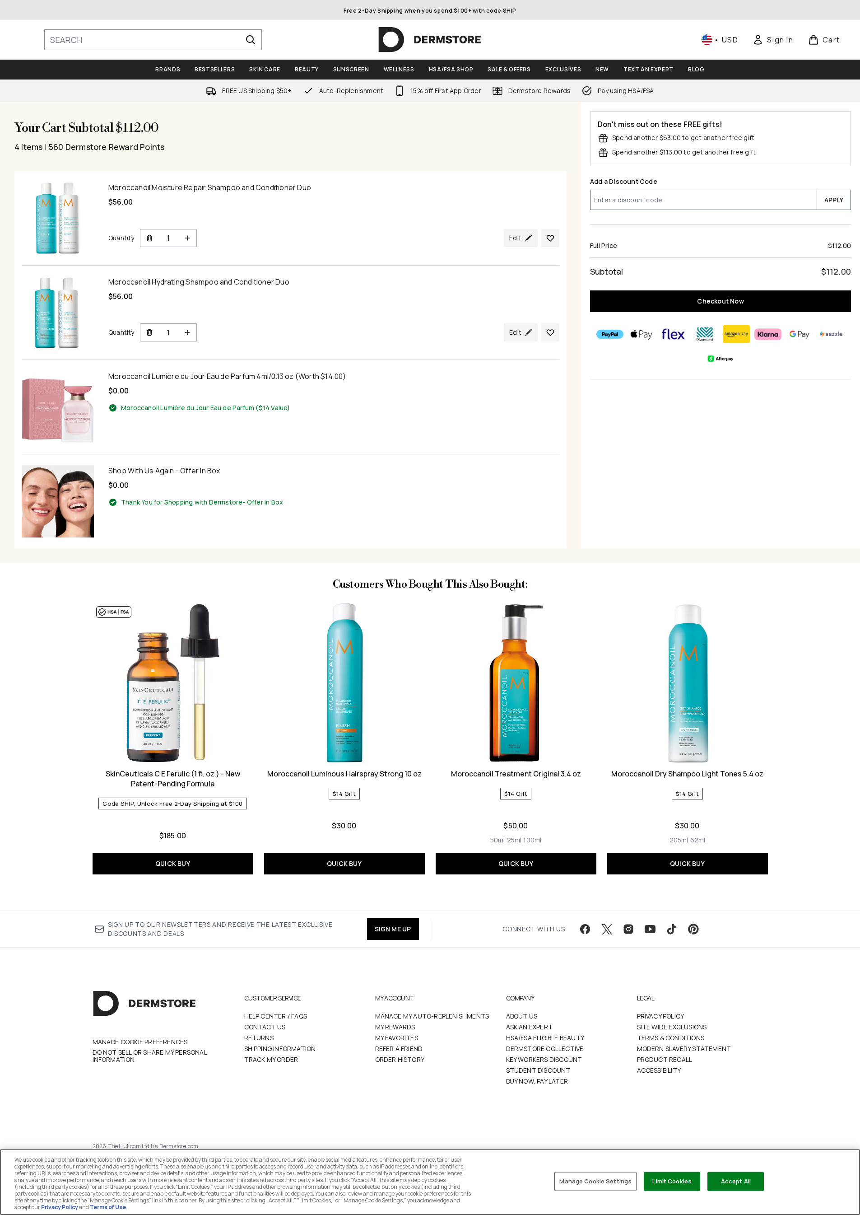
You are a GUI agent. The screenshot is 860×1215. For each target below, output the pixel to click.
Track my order (271, 1059)
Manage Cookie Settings (595, 1181)
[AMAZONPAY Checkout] (736, 334)
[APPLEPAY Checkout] (641, 334)
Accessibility (659, 1070)
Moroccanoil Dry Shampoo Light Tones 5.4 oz (687, 774)
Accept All (736, 1181)
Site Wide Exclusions (672, 1027)
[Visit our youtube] (650, 929)
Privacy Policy (660, 1016)
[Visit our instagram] (628, 929)
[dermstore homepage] (430, 39)
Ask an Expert (529, 1027)
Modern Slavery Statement (684, 1048)
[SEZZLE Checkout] (831, 334)
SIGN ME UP (393, 929)
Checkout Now (720, 301)
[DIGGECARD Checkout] (705, 334)
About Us (522, 1016)
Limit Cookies (672, 1181)
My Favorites (396, 1037)
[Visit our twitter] (607, 929)
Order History (400, 1059)
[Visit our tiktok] (672, 929)
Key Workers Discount (544, 1059)
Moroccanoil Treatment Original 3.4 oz (516, 774)
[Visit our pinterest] (693, 929)
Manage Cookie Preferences (140, 1042)
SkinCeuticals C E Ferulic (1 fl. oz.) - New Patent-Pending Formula (173, 779)
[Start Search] (250, 40)
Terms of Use (108, 1207)
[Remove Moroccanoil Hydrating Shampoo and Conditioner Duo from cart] (149, 332)
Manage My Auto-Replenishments (432, 1016)
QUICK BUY (172, 863)
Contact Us (265, 1027)
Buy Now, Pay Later (537, 1081)
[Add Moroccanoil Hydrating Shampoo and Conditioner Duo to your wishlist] (550, 332)
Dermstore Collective (545, 1048)
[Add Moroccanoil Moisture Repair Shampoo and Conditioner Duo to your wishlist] (550, 238)
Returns (259, 1037)
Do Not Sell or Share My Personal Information (150, 1056)
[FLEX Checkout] (673, 334)
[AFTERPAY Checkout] (720, 358)
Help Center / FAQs (275, 1016)
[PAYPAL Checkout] (610, 334)
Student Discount (538, 1070)
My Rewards (395, 1027)
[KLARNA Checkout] (768, 334)
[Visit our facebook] (585, 929)
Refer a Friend (399, 1048)
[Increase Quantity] (187, 238)
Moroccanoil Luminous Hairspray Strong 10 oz (344, 774)
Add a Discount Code (623, 181)
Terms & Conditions (671, 1037)
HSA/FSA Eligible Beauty (545, 1037)
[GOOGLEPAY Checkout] (800, 334)
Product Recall (665, 1059)
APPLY (833, 200)
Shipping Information (280, 1048)
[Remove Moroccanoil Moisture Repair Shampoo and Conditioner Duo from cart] (149, 238)
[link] (773, 40)
